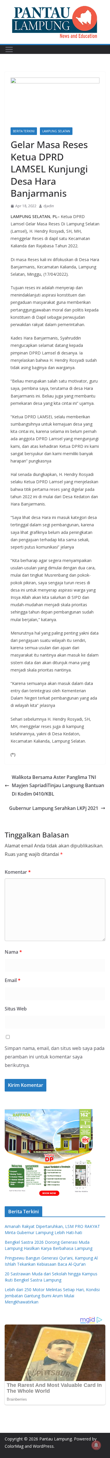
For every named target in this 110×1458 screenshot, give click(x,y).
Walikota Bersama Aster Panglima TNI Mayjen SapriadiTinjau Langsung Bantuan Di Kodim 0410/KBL (58, 785)
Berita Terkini (24, 131)
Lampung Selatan (56, 131)
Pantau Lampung (55, 1439)
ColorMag (14, 1446)
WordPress (43, 1446)
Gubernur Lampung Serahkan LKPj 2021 (53, 808)
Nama (13, 952)
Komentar (18, 872)
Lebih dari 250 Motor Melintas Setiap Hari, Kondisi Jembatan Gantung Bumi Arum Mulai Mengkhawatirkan (52, 1296)
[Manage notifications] (96, 1445)
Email (13, 980)
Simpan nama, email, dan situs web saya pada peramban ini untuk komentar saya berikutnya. (54, 1056)
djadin (48, 205)
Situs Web (16, 1008)
